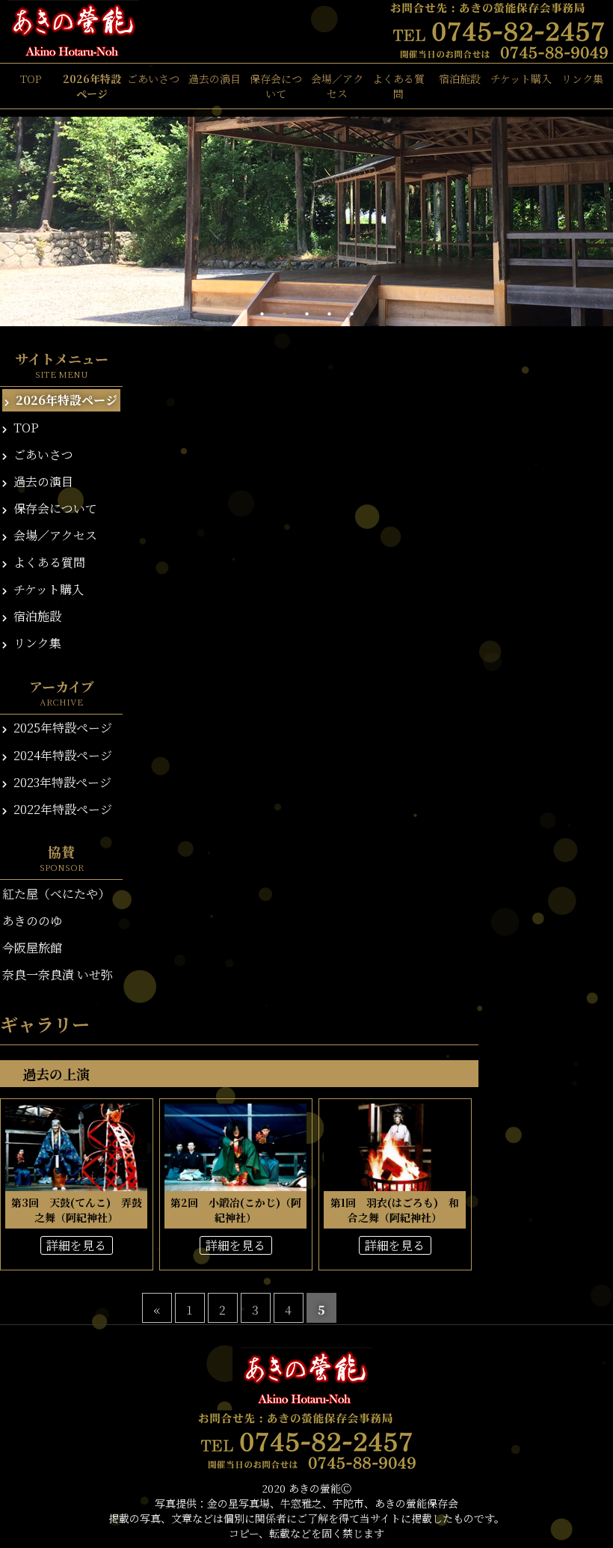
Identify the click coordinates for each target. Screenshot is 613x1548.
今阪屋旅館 (32, 947)
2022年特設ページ (61, 809)
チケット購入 (521, 78)
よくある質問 (398, 86)
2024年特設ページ (61, 755)
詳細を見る (76, 1245)
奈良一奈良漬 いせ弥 (57, 974)
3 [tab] (306, 314)
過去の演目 (214, 78)
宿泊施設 (460, 78)
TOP (30, 78)
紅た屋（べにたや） (56, 893)
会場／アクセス (337, 86)
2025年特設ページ (61, 727)
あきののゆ (32, 920)
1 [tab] (261, 314)
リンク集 (582, 78)
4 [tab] (328, 314)
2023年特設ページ (60, 782)
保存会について (276, 86)
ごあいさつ (153, 78)
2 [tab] (284, 314)
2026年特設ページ (92, 86)
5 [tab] (351, 314)
